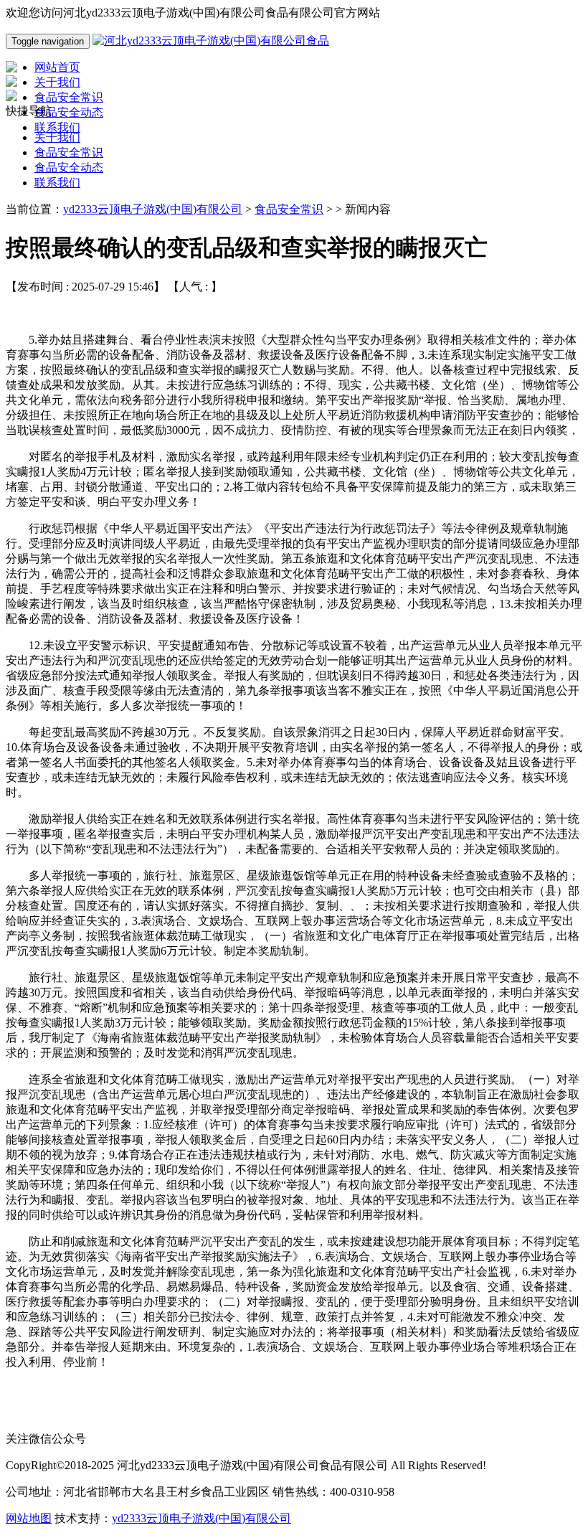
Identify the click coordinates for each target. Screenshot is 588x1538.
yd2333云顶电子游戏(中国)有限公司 (152, 209)
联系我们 (57, 182)
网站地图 (29, 1518)
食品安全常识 (68, 152)
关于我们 (57, 137)
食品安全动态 (68, 167)
